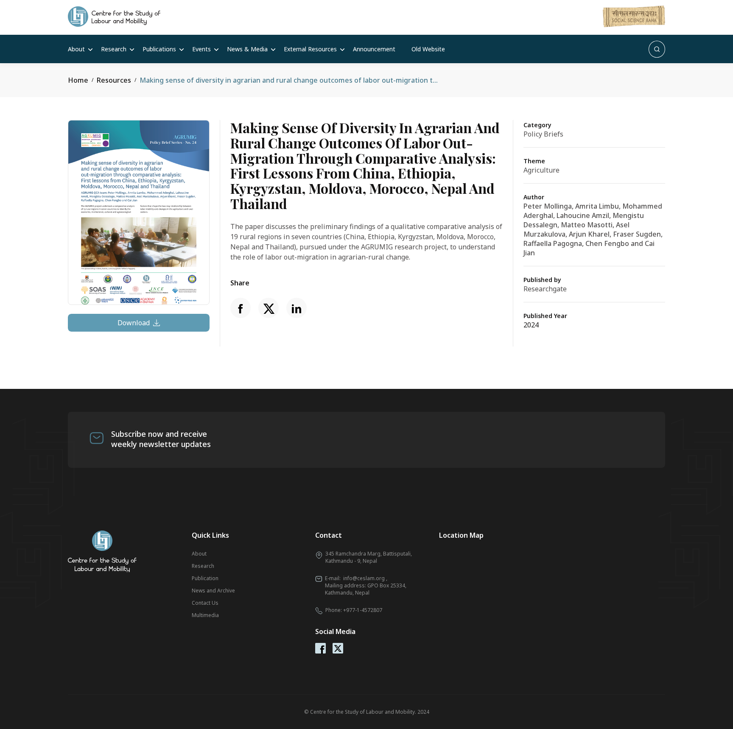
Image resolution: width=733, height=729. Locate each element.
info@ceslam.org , (365, 578)
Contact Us (205, 602)
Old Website (428, 49)
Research (113, 49)
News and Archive (213, 590)
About (76, 49)
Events (201, 49)
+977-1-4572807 (362, 610)
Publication (205, 578)
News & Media (247, 49)
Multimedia (205, 615)
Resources (114, 80)
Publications (159, 49)
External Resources (310, 49)
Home (78, 80)
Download (134, 322)
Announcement (374, 49)
